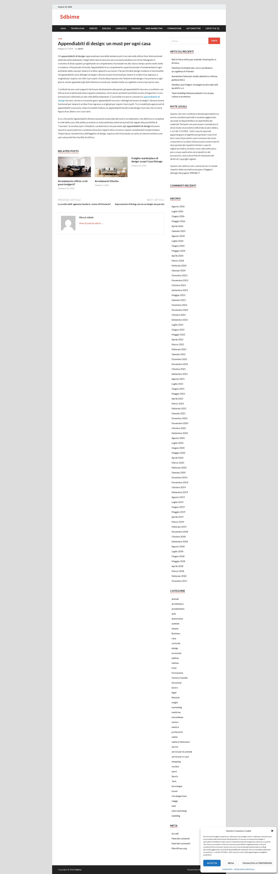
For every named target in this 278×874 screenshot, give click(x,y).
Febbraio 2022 (179, 349)
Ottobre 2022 (179, 314)
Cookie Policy (227, 869)
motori (175, 722)
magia (175, 702)
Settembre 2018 (180, 541)
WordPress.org (179, 848)
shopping (176, 761)
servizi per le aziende (182, 751)
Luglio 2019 (177, 502)
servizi (93, 28)
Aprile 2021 (177, 398)
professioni (177, 732)
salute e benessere (181, 741)
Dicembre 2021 (179, 359)
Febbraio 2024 (179, 265)
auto (174, 613)
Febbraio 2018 (179, 576)
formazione (174, 28)
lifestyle (211, 28)
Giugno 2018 (178, 556)
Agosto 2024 (178, 236)
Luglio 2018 (177, 551)
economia (176, 653)
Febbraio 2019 (179, 526)
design (175, 648)
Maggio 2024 (178, 250)
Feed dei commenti (181, 843)
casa (63, 28)
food (174, 667)
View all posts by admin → (91, 223)
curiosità (121, 28)
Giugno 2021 (178, 388)
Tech (174, 781)
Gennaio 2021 (178, 413)
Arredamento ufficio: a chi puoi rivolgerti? (72, 183)
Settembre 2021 (180, 374)
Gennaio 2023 (178, 300)
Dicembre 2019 (179, 477)
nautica (175, 727)
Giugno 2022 (178, 329)
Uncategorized (179, 796)
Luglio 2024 (177, 240)
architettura (177, 603)
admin (80, 49)
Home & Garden (180, 677)
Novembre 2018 (180, 531)
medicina (176, 712)
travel (174, 791)
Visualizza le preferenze (257, 863)
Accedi (175, 833)
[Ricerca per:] (195, 41)
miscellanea (177, 717)
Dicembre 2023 (179, 275)
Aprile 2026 (177, 226)
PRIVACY (195, 172)
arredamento (178, 608)
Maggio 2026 (178, 221)
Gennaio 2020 (178, 472)
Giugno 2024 (178, 245)
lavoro (175, 687)
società (175, 766)
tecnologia (77, 28)
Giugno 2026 (178, 216)
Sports (175, 776)
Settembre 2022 (180, 319)
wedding (176, 815)
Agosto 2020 (178, 438)
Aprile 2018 (177, 566)
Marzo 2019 (178, 521)
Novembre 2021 (180, 364)
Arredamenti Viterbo (107, 181)
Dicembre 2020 (179, 418)
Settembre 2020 (180, 433)
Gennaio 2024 (178, 270)
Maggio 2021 (178, 393)
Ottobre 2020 (179, 428)
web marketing (154, 28)
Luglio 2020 (177, 442)
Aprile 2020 (177, 457)
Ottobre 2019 (179, 487)
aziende (175, 623)
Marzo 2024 (178, 260)
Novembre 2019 (180, 482)
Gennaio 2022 (178, 354)
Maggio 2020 (178, 452)
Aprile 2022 (177, 339)
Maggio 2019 (178, 511)
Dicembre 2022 (179, 305)
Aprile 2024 (177, 255)
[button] (272, 830)
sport (174, 771)
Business (176, 633)
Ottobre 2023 (179, 285)
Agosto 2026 (178, 206)
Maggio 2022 (178, 334)
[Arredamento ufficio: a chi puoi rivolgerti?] (74, 177)
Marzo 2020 (178, 462)
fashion (136, 28)
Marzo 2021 (178, 403)
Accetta (212, 863)
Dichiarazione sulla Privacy (244, 869)
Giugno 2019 (178, 507)
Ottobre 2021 (179, 369)
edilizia (106, 28)
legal (174, 692)
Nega (231, 863)
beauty (175, 628)
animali (175, 598)
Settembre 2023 (180, 290)
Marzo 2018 (178, 571)
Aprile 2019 (177, 516)
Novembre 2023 (180, 280)
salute (175, 736)
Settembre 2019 (180, 492)
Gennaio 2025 (178, 231)
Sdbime (69, 16)
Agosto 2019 (178, 497)
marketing (177, 707)
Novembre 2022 (180, 309)
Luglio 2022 (177, 324)
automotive (193, 28)
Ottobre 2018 (179, 536)
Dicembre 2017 (179, 580)
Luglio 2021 (177, 383)
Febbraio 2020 (179, 467)
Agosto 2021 (178, 378)
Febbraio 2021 (179, 408)
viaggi (175, 800)
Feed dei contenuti (181, 838)
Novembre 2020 (180, 423)
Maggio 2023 (178, 295)
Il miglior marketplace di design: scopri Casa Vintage (146, 160)
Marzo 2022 (178, 344)
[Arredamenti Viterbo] (111, 177)
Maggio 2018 (178, 561)
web (174, 805)
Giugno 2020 (178, 447)
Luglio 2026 (177, 211)
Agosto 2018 (178, 546)
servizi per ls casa (180, 756)
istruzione (176, 682)
